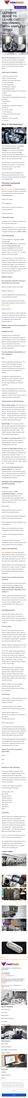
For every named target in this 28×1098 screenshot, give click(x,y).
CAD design (16, 227)
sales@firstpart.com (10, 975)
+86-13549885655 (5, 973)
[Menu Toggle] (14, 5)
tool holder (6, 305)
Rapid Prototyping (7, 1006)
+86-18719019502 (5, 974)
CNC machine (8, 189)
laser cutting (22, 647)
